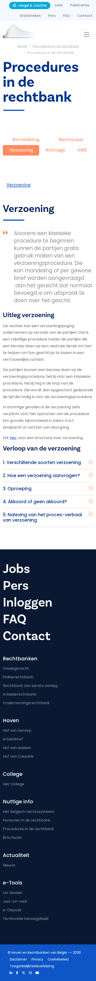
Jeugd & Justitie (32, 5)
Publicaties (79, 5)
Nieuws (9, 865)
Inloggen (27, 602)
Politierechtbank (18, 677)
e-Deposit (12, 910)
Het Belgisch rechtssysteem (28, 811)
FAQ (66, 15)
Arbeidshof (13, 739)
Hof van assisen (17, 747)
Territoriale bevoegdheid (25, 918)
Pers (52, 15)
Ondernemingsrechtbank (26, 703)
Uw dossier (12, 892)
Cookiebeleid (58, 959)
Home (22, 46)
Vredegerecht (16, 668)
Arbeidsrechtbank (19, 694)
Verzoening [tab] (19, 185)
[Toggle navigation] (86, 34)
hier (13, 437)
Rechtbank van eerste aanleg (30, 685)
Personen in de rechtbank (26, 820)
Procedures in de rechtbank (56, 46)
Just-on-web (15, 901)
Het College (13, 784)
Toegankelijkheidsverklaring (32, 966)
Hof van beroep (17, 730)
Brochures (12, 837)
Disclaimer (18, 959)
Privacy (37, 959)
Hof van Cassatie (18, 756)
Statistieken (30, 15)
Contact (84, 15)
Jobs (58, 5)
